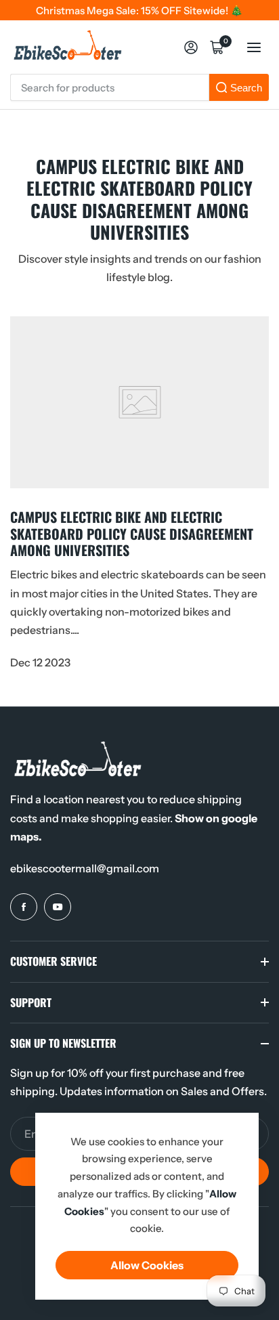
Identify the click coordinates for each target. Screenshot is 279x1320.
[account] (190, 47)
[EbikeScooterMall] (67, 47)
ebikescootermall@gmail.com (84, 868)
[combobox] (109, 87)
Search (246, 87)
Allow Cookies (147, 1265)
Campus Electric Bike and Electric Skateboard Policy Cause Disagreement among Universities (131, 533)
